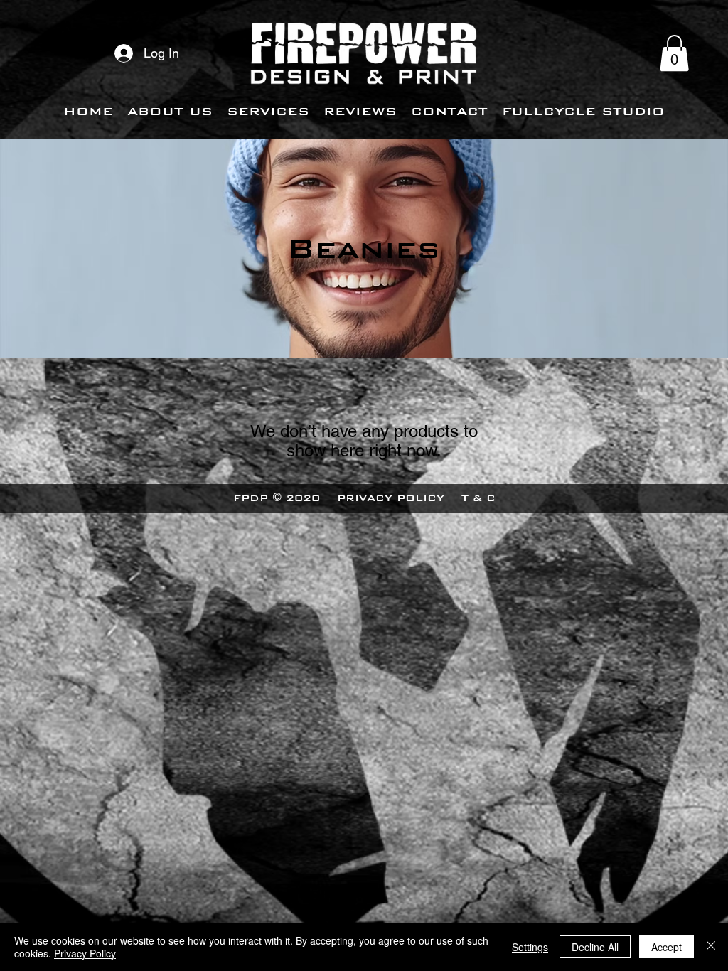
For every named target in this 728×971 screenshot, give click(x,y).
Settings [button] (530, 947)
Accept (666, 947)
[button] (674, 53)
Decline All (595, 947)
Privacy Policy (85, 953)
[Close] (710, 947)
